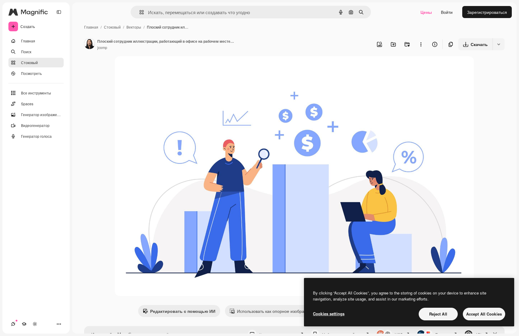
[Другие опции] (421, 44)
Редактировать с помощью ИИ (182, 311)
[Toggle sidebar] (59, 12)
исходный (155, 68)
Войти (447, 12)
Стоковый (112, 26)
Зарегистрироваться (487, 12)
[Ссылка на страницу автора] (89, 44)
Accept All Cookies (484, 314)
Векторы (133, 26)
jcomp (102, 47)
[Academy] (24, 324)
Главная (91, 26)
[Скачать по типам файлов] (499, 44)
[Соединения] (13, 324)
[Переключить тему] (35, 324)
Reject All (438, 314)
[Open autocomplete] (139, 12)
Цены (426, 12)
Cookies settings (328, 313)
